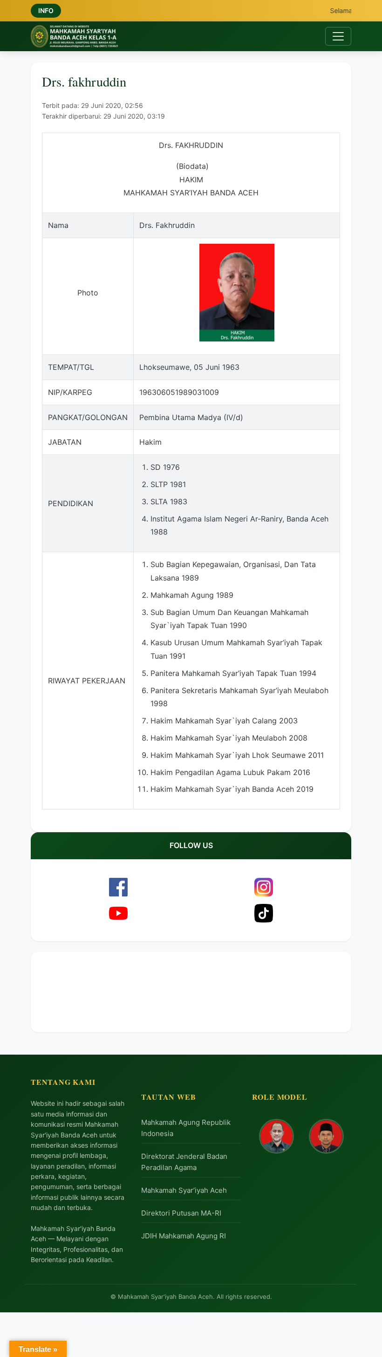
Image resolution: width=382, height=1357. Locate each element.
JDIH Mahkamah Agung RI (183, 1235)
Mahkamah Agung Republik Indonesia (186, 1128)
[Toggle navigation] (338, 36)
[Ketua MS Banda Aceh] (276, 1136)
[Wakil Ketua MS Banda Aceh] (326, 1136)
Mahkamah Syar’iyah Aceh (184, 1190)
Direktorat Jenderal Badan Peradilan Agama (184, 1162)
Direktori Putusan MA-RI (181, 1213)
